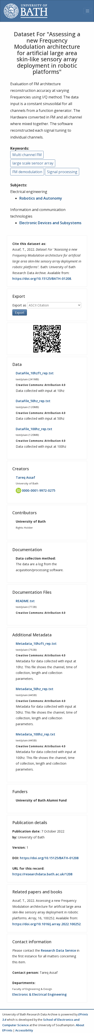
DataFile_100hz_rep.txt (34, 429)
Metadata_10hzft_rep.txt (36, 643)
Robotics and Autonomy (40, 198)
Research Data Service (58, 950)
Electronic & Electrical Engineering (39, 994)
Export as (19, 305)
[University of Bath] (25, 11)
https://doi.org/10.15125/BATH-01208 (41, 278)
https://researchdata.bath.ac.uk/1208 (42, 874)
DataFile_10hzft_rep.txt (35, 373)
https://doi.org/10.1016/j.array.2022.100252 (46, 924)
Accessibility (24, 1030)
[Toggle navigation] (87, 11)
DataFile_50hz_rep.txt (33, 401)
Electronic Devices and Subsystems (50, 222)
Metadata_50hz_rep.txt (34, 689)
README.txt (25, 601)
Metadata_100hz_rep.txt (35, 734)
